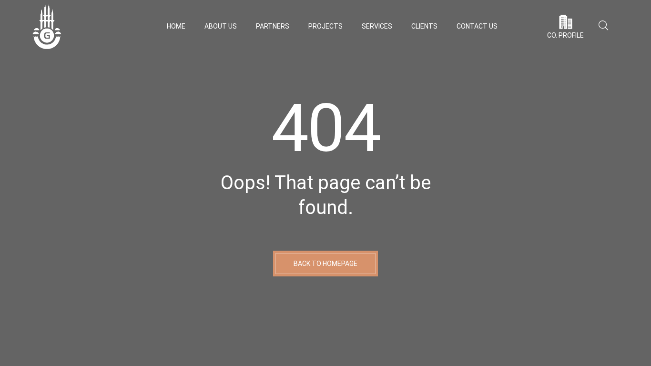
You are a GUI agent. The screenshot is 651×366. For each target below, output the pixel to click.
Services (377, 26)
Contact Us (477, 26)
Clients (424, 26)
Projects (325, 26)
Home (176, 26)
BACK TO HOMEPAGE (325, 263)
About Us (220, 26)
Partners (272, 26)
